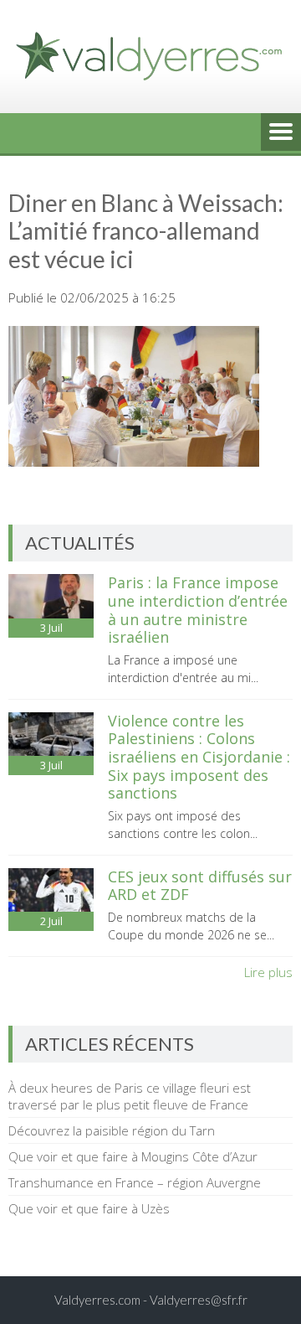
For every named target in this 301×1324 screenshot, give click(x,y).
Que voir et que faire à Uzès (89, 1208)
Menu (281, 133)
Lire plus (268, 972)
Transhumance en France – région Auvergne (134, 1182)
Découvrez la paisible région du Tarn (111, 1130)
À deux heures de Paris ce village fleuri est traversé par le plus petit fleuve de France (129, 1096)
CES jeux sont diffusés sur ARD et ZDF (200, 885)
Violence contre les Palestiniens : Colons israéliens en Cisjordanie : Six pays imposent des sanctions (199, 757)
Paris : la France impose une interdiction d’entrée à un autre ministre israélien (198, 609)
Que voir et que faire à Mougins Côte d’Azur (133, 1156)
